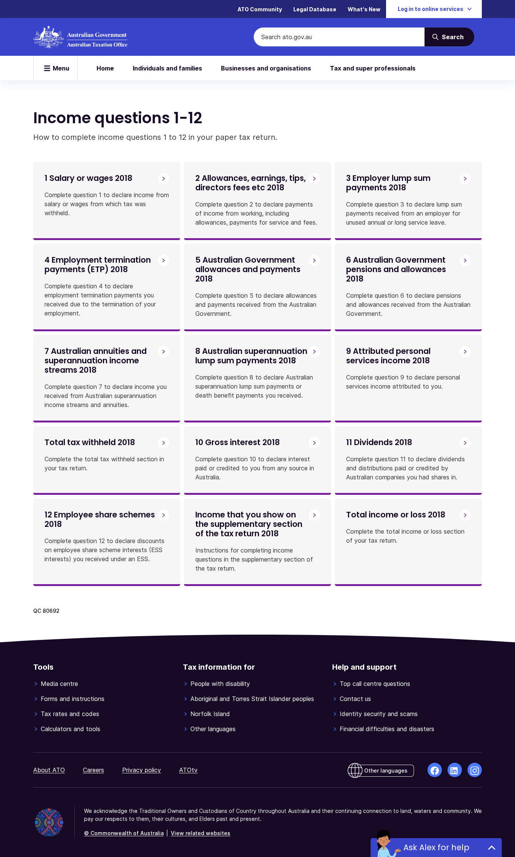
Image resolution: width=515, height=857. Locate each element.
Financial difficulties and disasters (387, 729)
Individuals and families (167, 68)
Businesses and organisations (266, 68)
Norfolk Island (210, 714)
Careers (93, 770)
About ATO (49, 770)
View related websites (200, 833)
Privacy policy (141, 770)
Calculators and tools (70, 729)
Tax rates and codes (70, 714)
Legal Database (314, 9)
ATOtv (188, 770)
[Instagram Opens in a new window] (474, 770)
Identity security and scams (379, 714)
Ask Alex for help (436, 847)
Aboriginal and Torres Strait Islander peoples (252, 698)
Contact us (355, 698)
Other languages (213, 729)
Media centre (59, 683)
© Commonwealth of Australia (124, 833)
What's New (364, 9)
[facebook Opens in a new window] (435, 770)
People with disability (220, 683)
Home (105, 68)
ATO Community (260, 9)
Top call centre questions (375, 683)
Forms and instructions (72, 698)
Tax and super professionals (372, 68)
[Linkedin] (455, 770)
